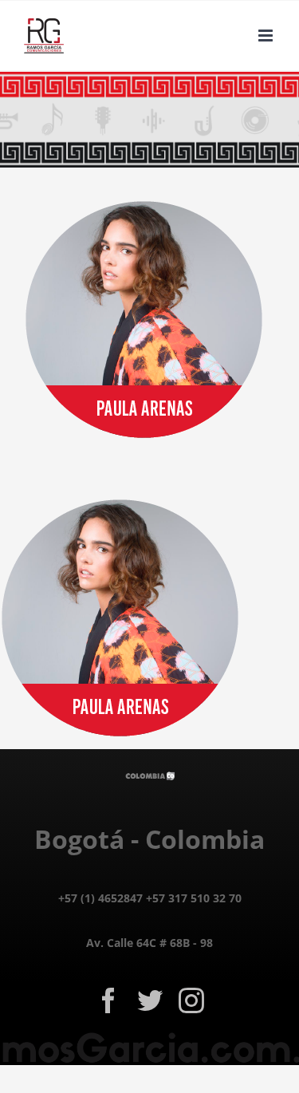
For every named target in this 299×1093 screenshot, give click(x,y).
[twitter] (150, 1000)
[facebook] (108, 1000)
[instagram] (191, 1000)
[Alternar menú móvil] (266, 35)
